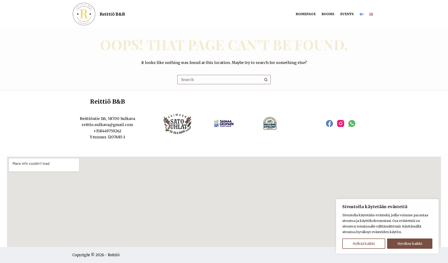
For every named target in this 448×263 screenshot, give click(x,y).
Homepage (306, 14)
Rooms (328, 14)
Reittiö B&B (112, 14)
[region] (387, 226)
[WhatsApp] (351, 123)
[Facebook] (329, 123)
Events (347, 14)
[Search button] (266, 79)
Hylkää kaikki (364, 244)
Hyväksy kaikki (409, 244)
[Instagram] (340, 123)
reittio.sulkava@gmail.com (107, 124)
